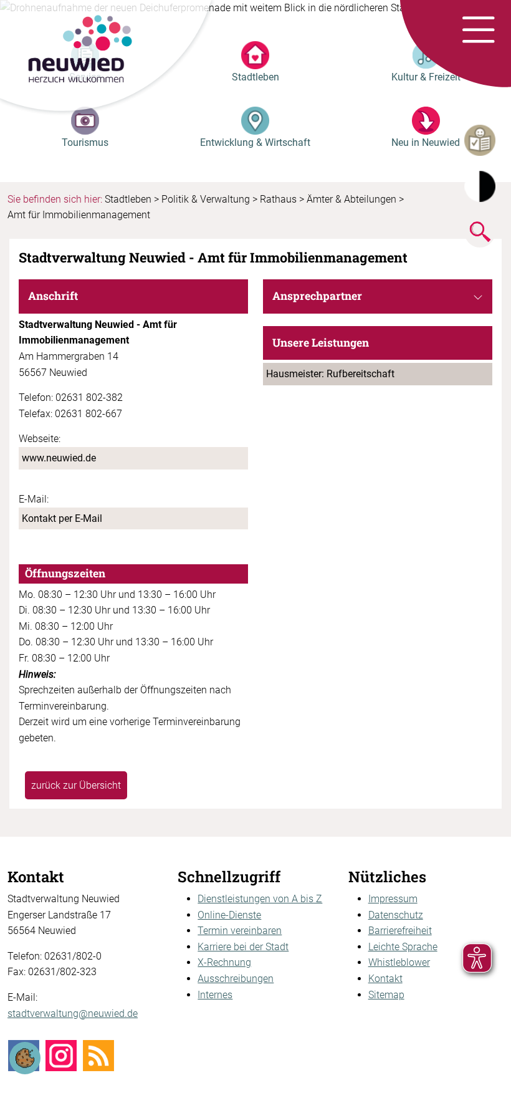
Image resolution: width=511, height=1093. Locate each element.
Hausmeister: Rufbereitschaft (330, 374)
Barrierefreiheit (400, 931)
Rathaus (278, 199)
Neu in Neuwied (425, 142)
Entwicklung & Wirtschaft (255, 142)
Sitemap (386, 995)
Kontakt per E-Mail (62, 518)
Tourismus (85, 142)
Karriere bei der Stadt (243, 947)
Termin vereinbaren (240, 931)
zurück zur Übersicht (76, 785)
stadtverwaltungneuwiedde (72, 1013)
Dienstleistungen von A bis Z (260, 899)
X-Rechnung (224, 962)
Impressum (393, 899)
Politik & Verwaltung (205, 199)
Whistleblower (399, 962)
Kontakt (385, 979)
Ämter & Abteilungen (351, 199)
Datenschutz (395, 915)
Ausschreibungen (236, 979)
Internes (215, 995)
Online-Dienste (229, 915)
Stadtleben (255, 77)
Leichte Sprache (402, 947)
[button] (478, 30)
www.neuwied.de (59, 458)
